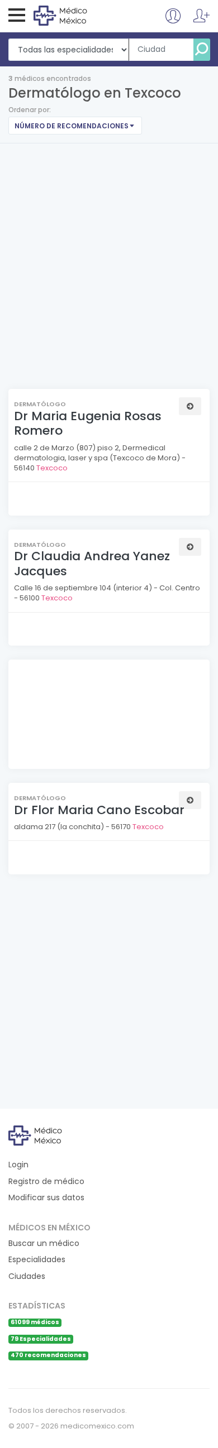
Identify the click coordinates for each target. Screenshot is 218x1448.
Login (18, 1165)
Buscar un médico (43, 1243)
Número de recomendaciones (72, 126)
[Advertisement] (109, 258)
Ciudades (26, 1276)
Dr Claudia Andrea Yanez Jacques (92, 563)
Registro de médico (46, 1181)
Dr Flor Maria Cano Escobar (99, 810)
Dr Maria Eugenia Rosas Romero (88, 423)
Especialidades (36, 1259)
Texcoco (52, 468)
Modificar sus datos (46, 1197)
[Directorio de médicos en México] (79, 15)
